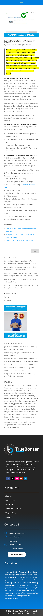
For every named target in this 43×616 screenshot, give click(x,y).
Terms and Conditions (13, 509)
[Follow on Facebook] (8, 478)
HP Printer (27, 45)
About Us (8, 496)
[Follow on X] (12, 478)
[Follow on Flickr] (17, 478)
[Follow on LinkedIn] (25, 478)
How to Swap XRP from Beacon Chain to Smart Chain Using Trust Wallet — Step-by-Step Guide (20, 367)
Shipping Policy (10, 513)
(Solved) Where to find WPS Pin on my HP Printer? (21, 42)
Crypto (6, 297)
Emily (8, 45)
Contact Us (9, 517)
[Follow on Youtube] (21, 478)
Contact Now (16, 554)
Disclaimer (9, 504)
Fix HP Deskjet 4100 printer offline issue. (20, 240)
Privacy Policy (10, 500)
